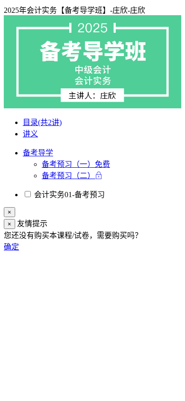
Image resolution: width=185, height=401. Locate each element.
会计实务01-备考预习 (68, 195)
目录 (42, 122)
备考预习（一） (76, 164)
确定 (11, 247)
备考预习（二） (68, 176)
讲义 (30, 134)
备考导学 (38, 153)
